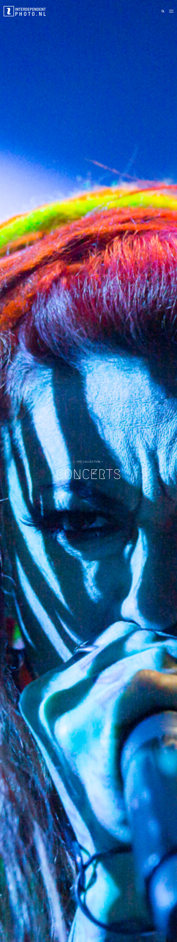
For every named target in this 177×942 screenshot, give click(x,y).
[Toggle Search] (163, 11)
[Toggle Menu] (171, 11)
